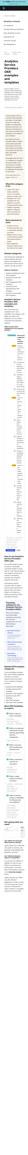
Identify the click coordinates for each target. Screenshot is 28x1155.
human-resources (10, 723)
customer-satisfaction (11, 807)
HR (13, 37)
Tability (6, 845)
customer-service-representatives (12, 540)
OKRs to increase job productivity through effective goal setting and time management (16, 732)
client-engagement (10, 537)
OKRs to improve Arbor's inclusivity (15, 715)
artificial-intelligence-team (12, 769)
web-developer (17, 752)
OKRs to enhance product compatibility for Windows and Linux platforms (16, 799)
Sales (5, 33)
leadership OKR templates (14, 687)
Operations (20, 29)
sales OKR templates (12, 700)
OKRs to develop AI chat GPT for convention (15, 762)
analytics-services (19, 537)
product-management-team (12, 788)
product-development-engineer (13, 810)
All (4, 25)
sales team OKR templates (14, 702)
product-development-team (12, 814)
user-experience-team (11, 771)
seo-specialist (9, 752)
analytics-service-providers (11, 542)
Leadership (9, 25)
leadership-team (19, 723)
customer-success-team (11, 544)
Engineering (8, 37)
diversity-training (10, 719)
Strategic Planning (10, 29)
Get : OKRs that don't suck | (14, 3)
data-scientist (9, 767)
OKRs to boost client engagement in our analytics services (14, 328)
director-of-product (18, 784)
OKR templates (6, 53)
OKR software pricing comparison (14, 643)
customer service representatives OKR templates (12, 289)
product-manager (10, 786)
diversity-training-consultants (12, 721)
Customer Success (10, 40)
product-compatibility (11, 805)
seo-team (9, 754)
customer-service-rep (11, 812)
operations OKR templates (14, 693)
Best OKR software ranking (13, 632)
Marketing (11, 33)
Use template (10, 550)
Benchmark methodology (11, 654)
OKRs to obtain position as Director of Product (16, 779)
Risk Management (10, 44)
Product (17, 33)
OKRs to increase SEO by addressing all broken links (15, 747)
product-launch (10, 784)
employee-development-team (12, 740)
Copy (18, 550)
